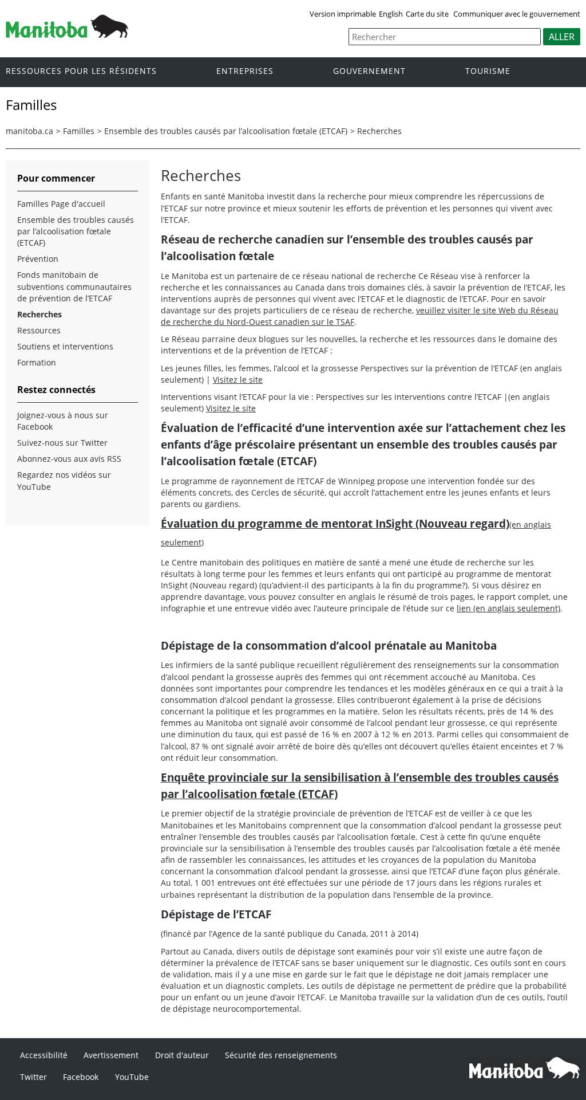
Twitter (33, 1076)
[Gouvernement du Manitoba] (67, 34)
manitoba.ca (29, 130)
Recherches (379, 130)
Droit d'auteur (182, 1055)
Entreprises (245, 71)
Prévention (37, 258)
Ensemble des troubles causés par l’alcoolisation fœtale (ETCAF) (225, 130)
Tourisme (487, 71)
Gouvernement (369, 71)
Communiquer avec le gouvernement (516, 14)
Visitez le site (238, 379)
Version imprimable (343, 14)
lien (508, 608)
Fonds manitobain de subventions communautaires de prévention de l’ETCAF (74, 286)
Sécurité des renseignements (281, 1055)
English (391, 14)
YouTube (132, 1076)
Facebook (80, 1076)
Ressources (39, 330)
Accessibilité (44, 1055)
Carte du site (427, 14)
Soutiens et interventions (65, 346)
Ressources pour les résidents (81, 71)
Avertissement (111, 1055)
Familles (78, 130)
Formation (36, 362)
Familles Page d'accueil (61, 203)
